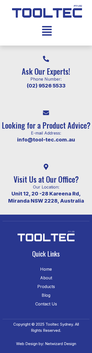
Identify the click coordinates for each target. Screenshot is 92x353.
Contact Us (46, 303)
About (46, 277)
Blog (46, 295)
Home (46, 269)
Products (46, 286)
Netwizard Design (60, 343)
